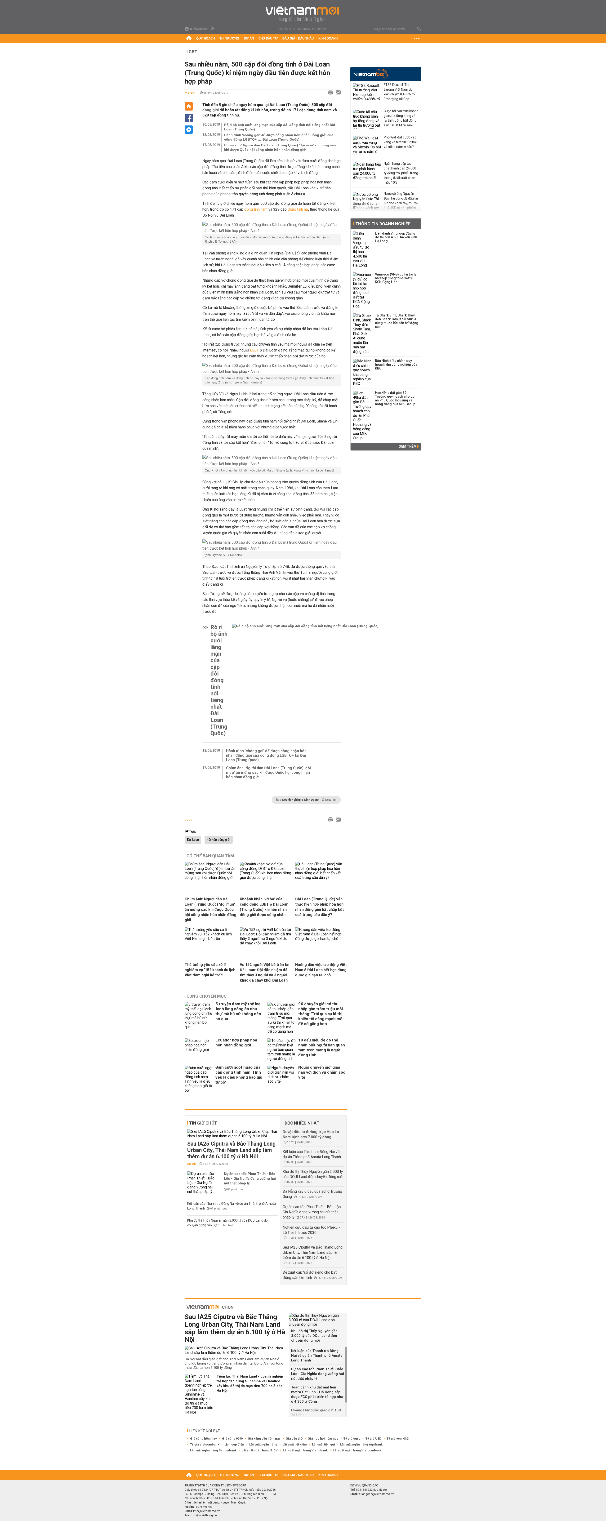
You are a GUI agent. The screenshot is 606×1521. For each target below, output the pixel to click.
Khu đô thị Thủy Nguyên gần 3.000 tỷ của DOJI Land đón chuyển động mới (314, 1336)
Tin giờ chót (203, 1123)
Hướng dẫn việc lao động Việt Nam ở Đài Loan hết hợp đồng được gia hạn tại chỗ (321, 969)
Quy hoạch (205, 38)
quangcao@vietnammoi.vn (376, 1494)
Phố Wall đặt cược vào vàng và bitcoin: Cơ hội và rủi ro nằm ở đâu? (400, 142)
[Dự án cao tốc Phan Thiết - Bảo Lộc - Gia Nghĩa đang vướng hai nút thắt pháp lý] (201, 1182)
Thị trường (229, 38)
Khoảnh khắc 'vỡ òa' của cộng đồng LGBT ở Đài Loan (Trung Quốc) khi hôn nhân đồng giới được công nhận (264, 907)
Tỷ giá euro (351, 1438)
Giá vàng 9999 (232, 1438)
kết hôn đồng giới (218, 840)
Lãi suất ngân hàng (263, 1444)
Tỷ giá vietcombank (204, 1444)
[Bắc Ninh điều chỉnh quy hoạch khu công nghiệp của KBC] (362, 372)
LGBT (192, 51)
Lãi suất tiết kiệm (294, 1444)
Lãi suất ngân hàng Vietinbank (305, 1450)
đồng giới (210, 110)
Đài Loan (193, 840)
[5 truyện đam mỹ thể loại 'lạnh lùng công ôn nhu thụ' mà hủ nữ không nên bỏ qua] (199, 1018)
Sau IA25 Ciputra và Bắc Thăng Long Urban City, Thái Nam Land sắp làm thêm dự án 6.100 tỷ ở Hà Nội (231, 1150)
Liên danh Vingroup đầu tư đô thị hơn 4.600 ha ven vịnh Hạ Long (396, 237)
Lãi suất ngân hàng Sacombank (213, 1450)
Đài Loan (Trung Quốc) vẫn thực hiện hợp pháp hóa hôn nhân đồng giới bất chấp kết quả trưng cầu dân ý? (319, 907)
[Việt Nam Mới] (303, 14)
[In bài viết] (329, 92)
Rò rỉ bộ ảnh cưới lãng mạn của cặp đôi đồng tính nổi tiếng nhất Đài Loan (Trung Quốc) (279, 127)
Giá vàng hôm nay (203, 1438)
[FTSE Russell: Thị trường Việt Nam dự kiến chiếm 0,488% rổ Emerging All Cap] (367, 92)
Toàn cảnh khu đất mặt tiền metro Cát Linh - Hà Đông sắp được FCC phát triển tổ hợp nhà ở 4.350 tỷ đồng (317, 1394)
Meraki (190, 92)
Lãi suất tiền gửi (323, 1444)
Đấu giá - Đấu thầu (298, 38)
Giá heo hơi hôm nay (323, 1438)
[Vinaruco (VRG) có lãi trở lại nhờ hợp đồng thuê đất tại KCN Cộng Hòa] (362, 290)
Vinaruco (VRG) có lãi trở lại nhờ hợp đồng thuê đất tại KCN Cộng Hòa (396, 278)
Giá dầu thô (294, 1438)
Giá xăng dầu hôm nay (264, 1438)
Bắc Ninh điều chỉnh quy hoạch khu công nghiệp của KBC (396, 364)
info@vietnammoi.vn (206, 1511)
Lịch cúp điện (234, 1444)
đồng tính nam (255, 209)
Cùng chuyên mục (207, 996)
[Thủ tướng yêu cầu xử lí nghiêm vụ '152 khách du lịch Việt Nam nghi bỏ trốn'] (210, 938)
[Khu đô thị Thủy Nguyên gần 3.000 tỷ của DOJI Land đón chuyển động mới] (318, 1320)
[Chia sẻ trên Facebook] (189, 118)
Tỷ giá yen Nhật (398, 1438)
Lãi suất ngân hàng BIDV (260, 1450)
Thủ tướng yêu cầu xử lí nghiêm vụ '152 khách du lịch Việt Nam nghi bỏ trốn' (210, 969)
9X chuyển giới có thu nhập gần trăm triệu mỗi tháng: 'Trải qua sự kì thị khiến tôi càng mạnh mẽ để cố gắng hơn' (320, 1013)
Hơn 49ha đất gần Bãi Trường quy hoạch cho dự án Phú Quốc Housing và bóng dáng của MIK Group (395, 398)
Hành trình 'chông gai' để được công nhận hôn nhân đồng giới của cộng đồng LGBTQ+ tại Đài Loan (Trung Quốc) (278, 137)
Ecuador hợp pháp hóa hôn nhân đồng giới (236, 1042)
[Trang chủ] (189, 38)
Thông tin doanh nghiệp (382, 223)
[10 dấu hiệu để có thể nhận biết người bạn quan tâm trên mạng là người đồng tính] (281, 1049)
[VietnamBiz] (371, 73)
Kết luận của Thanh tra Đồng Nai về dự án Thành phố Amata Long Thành (317, 1355)
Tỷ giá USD (373, 1438)
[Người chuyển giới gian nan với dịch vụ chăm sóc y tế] (281, 1079)
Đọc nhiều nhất (302, 1123)
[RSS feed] (213, 29)
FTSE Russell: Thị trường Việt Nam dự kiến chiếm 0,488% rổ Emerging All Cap (399, 92)
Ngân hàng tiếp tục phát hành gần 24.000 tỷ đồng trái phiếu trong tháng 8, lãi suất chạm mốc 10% (401, 173)
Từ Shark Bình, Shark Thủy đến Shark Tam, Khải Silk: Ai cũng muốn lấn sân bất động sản (396, 321)
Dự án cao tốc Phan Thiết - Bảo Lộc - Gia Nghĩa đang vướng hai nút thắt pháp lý (250, 1178)
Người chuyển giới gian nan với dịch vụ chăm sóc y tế (321, 1072)
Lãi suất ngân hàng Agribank (361, 1444)
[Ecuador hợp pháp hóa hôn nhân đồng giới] (199, 1049)
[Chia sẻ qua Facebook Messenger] (189, 129)
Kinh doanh (328, 38)
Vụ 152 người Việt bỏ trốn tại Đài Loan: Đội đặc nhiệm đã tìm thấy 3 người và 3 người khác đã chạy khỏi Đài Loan (264, 972)
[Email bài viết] (337, 92)
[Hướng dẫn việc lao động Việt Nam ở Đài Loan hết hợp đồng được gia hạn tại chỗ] (321, 938)
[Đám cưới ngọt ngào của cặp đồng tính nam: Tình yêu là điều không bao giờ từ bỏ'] (199, 1079)
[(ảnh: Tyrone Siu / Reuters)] (271, 545)
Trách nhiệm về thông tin (201, 1515)
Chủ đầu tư (268, 38)
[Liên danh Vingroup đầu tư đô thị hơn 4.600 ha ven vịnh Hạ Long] (362, 249)
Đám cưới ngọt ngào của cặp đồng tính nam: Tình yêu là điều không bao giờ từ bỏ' (238, 1075)
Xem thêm (408, 446)
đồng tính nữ (298, 209)
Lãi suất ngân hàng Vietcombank (357, 1450)
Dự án (249, 38)
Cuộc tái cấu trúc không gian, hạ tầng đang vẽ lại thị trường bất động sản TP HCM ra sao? (401, 118)
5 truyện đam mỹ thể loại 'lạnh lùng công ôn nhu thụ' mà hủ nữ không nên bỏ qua (238, 1011)
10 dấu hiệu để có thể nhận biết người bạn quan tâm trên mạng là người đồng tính (321, 1047)
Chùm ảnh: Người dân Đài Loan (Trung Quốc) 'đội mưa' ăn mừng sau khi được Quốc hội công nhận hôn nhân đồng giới (280, 147)
